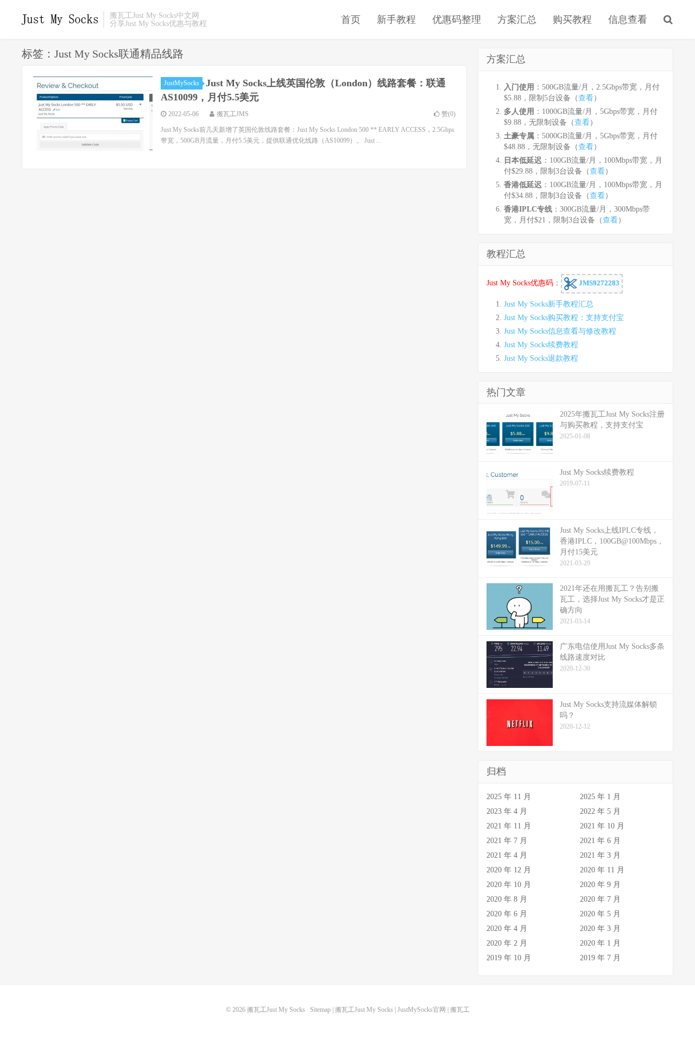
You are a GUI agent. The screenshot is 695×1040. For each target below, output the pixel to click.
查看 (585, 98)
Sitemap (320, 1009)
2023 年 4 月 (506, 811)
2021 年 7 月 (506, 841)
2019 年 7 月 (600, 958)
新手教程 (396, 19)
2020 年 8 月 (506, 899)
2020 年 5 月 (600, 914)
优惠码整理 (456, 19)
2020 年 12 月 (508, 870)
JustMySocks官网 (421, 1009)
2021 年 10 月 (602, 826)
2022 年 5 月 (600, 811)
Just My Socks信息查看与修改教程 (560, 331)
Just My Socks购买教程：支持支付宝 (564, 318)
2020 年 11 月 (602, 870)
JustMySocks (181, 83)
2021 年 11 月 (508, 826)
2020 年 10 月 (508, 885)
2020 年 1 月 (600, 943)
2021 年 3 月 (600, 855)
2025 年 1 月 (600, 797)
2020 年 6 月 (506, 914)
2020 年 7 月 (600, 899)
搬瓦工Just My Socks (60, 19)
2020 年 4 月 (506, 928)
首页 (351, 19)
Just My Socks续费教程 (541, 345)
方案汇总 (516, 19)
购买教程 (572, 19)
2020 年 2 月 (506, 943)
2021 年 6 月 (600, 841)
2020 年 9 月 (600, 885)
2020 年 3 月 (600, 928)
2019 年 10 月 (508, 958)
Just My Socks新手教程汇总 (548, 304)
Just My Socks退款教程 (541, 358)
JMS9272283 (598, 283)
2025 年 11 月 (508, 797)
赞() (448, 114)
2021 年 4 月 (506, 855)
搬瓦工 (460, 1009)
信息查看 (627, 19)
